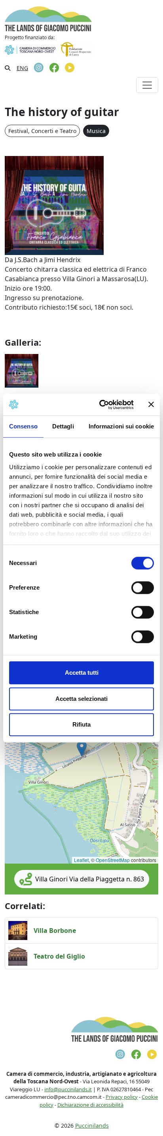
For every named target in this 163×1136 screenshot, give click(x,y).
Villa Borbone (55, 930)
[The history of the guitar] (21, 370)
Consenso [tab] (23, 426)
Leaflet (81, 859)
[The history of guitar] (54, 205)
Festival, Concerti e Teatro (42, 131)
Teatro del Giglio (59, 956)
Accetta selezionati (81, 698)
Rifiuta (81, 724)
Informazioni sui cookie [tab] (121, 426)
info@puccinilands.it (68, 1089)
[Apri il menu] (147, 85)
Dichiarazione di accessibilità (90, 1104)
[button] (82, 748)
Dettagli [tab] (63, 426)
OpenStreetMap (113, 859)
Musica (96, 131)
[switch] (142, 587)
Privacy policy (122, 1096)
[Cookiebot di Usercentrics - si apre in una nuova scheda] (101, 405)
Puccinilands (92, 1125)
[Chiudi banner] (151, 404)
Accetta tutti (82, 672)
